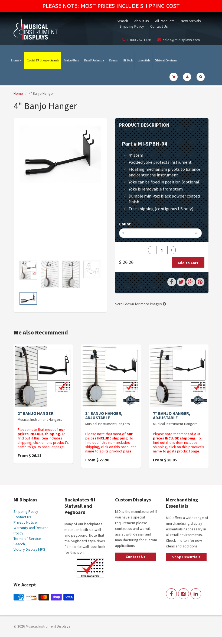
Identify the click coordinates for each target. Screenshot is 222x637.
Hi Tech (128, 60)
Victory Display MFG (29, 549)
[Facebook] (171, 593)
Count (125, 223)
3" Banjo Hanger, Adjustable (104, 415)
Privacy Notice (25, 522)
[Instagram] (183, 593)
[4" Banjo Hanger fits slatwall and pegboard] (60, 154)
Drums (113, 60)
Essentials (144, 60)
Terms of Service (27, 538)
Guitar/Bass (71, 60)
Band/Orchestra (94, 60)
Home (15, 60)
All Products (165, 21)
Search (122, 21)
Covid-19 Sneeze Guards (43, 60)
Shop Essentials (186, 556)
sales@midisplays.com (181, 40)
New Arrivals (191, 21)
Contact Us (159, 26)
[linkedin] (195, 593)
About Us (141, 21)
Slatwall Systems (166, 60)
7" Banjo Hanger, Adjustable (171, 415)
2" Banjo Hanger (36, 413)
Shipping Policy (131, 26)
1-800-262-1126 (139, 40)
